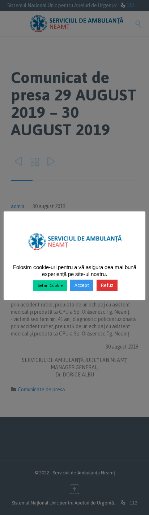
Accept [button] (81, 285)
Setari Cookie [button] (50, 285)
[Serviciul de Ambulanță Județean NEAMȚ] (74, 253)
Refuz (107, 285)
